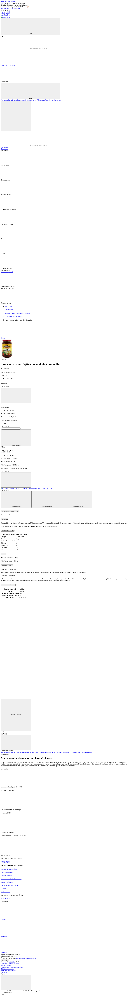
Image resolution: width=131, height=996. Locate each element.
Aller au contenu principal (8, 1)
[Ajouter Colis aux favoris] (16, 395)
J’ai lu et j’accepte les (19, 958)
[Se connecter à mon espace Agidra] (65, 57)
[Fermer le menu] (16, 123)
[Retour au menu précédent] (16, 108)
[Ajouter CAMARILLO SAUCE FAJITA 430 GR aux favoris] (16, 723)
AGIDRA (12, 962)
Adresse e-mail (5, 956)
